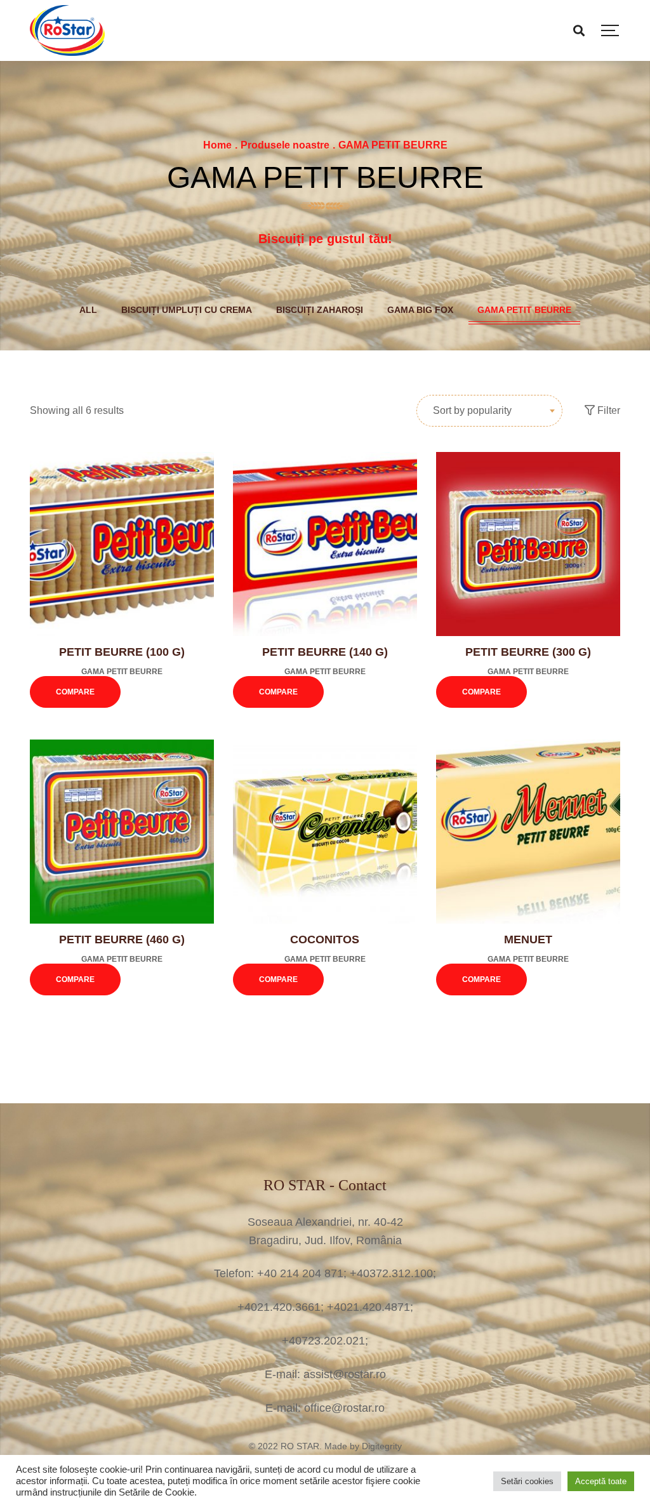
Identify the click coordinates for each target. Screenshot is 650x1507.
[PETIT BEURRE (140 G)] (325, 544)
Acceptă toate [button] (601, 1481)
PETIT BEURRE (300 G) (528, 652)
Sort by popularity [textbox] (472, 410)
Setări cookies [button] (527, 1481)
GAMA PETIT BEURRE (524, 310)
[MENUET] (528, 832)
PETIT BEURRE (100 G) (122, 652)
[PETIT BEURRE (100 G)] (122, 544)
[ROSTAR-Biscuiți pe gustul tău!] (67, 30)
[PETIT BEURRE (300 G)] (528, 544)
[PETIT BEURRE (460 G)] (122, 832)
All (88, 310)
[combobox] (489, 411)
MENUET (528, 939)
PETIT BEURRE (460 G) (122, 939)
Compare (75, 691)
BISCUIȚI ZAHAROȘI (319, 310)
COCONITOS (324, 939)
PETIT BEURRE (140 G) (325, 652)
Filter (607, 410)
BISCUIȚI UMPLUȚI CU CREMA (186, 310)
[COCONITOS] (325, 832)
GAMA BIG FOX (420, 310)
